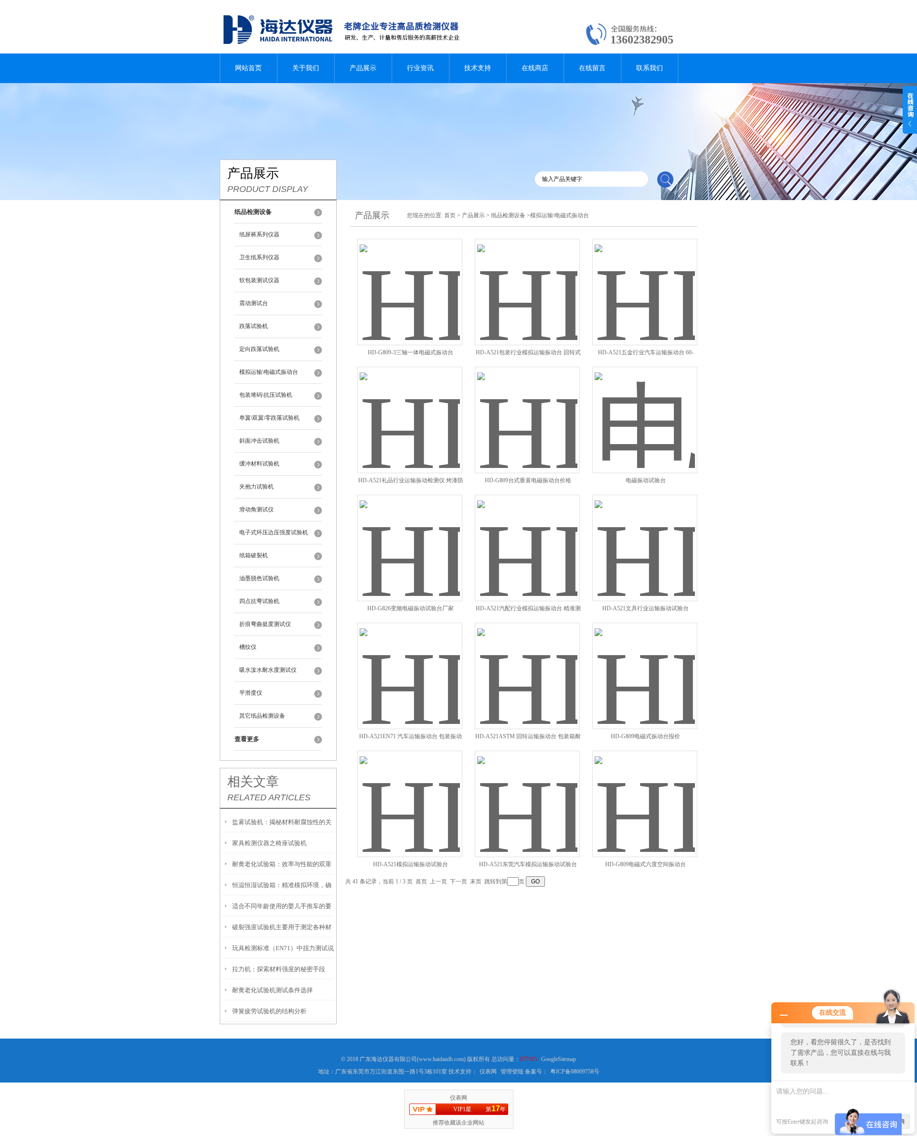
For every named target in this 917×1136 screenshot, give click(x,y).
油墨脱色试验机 (259, 578)
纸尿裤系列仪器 (259, 234)
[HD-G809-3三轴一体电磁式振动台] (410, 280)
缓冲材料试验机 (259, 463)
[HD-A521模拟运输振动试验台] (410, 792)
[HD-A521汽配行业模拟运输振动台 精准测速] (527, 536)
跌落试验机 (253, 326)
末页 (475, 881)
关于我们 (305, 68)
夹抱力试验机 (256, 486)
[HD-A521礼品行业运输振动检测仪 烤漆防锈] (410, 408)
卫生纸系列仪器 (259, 257)
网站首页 (248, 68)
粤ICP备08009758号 (574, 1071)
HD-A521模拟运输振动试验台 (410, 864)
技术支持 (477, 68)
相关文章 (253, 782)
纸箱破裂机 (253, 555)
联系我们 (649, 68)
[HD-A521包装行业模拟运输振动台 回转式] (527, 280)
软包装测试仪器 (259, 280)
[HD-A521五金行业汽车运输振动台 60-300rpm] (645, 280)
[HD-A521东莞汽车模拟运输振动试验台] (527, 792)
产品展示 (363, 68)
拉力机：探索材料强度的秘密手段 (278, 969)
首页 (450, 215)
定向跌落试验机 (259, 349)
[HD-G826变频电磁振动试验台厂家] (410, 536)
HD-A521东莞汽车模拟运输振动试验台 (528, 864)
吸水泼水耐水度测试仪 (268, 670)
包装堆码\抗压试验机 (265, 395)
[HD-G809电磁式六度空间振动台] (645, 792)
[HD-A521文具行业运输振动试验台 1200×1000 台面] (645, 536)
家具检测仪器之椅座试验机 (269, 843)
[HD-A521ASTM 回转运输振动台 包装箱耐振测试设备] (527, 664)
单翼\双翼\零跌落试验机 (269, 417)
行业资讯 (420, 68)
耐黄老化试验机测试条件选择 (272, 990)
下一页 (458, 881)
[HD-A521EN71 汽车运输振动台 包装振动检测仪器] (410, 664)
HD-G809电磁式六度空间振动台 (645, 864)
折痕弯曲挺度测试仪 (265, 624)
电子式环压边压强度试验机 (273, 532)
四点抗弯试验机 (259, 601)
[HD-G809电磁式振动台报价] (645, 664)
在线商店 (535, 68)
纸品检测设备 (508, 215)
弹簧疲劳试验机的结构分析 (269, 1011)
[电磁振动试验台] (645, 408)
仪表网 (488, 1071)
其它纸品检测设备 (262, 715)
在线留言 (592, 68)
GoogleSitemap (558, 1059)
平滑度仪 (250, 693)
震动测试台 (253, 303)
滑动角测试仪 (256, 509)
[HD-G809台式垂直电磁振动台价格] (527, 408)
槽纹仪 (247, 647)
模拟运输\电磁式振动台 (268, 372)
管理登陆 (512, 1071)
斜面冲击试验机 (259, 440)
